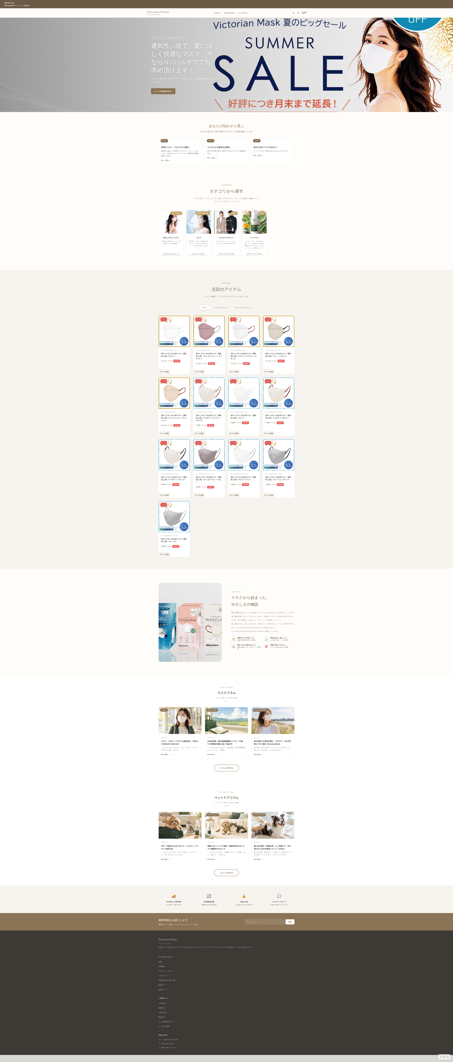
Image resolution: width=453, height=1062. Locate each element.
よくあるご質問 (164, 1026)
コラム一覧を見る (226, 768)
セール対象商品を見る (163, 91)
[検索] (293, 13)
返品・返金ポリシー (189, 1058)
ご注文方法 (162, 1003)
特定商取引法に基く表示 (167, 980)
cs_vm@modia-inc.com (169, 1039)
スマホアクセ (228, 13)
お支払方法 (162, 1012)
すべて (204, 307)
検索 (160, 962)
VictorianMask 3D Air (242, 307)
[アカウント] (298, 13)
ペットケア (242, 13)
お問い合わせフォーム (168, 1047)
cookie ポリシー (164, 976)
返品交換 (162, 1017)
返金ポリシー (163, 989)
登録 (290, 922)
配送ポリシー (163, 985)
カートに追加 (164, 372)
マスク (216, 13)
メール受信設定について (167, 1021)
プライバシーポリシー (166, 971)
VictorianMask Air (221, 307)
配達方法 (162, 1008)
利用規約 (162, 966)
